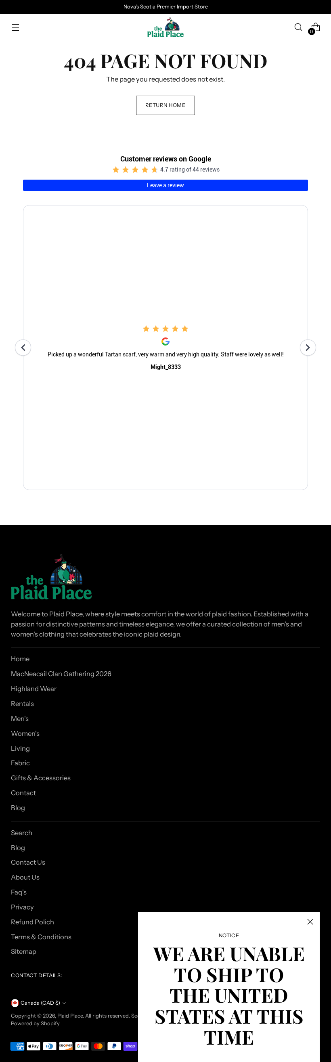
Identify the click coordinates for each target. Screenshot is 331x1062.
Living (20, 748)
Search (21, 833)
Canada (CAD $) (40, 1003)
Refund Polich (32, 922)
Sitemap (23, 951)
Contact (23, 793)
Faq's (19, 892)
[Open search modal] (298, 27)
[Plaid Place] (165, 27)
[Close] (310, 921)
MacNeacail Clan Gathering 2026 (61, 674)
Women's (25, 733)
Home (20, 659)
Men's (20, 718)
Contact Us (28, 862)
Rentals (22, 704)
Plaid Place (70, 1016)
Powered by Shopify (35, 1023)
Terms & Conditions (41, 937)
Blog (18, 808)
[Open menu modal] (15, 27)
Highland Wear (34, 689)
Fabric (20, 763)
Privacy (22, 907)
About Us (25, 877)
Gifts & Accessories (41, 778)
